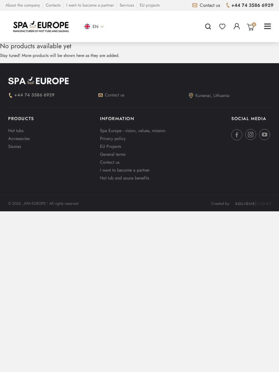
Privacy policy (113, 138)
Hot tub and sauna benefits (124, 178)
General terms (112, 154)
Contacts (53, 5)
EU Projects (110, 146)
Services (127, 5)
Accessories (19, 138)
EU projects (150, 5)
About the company (22, 5)
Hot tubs (15, 130)
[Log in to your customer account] (236, 26)
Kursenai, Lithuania (212, 95)
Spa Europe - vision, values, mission (132, 130)
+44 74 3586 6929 (34, 95)
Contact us (114, 95)
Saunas (14, 146)
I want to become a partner (90, 5)
